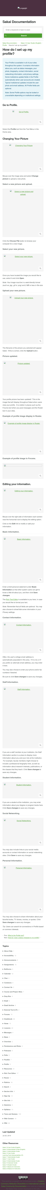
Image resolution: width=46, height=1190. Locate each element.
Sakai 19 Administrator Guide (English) (14, 1149)
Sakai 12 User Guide (9, 1153)
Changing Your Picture (15, 138)
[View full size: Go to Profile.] (23, 117)
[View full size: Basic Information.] (23, 559)
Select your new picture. (14, 249)
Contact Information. (12, 617)
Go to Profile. (10, 104)
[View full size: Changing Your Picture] (23, 157)
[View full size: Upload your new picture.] (23, 319)
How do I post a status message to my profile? (23, 938)
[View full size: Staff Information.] (23, 717)
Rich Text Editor (12, 599)
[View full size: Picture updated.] (23, 378)
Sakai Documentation (10, 43)
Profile (5, 45)
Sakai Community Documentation (14, 1186)
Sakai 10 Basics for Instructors (11, 1167)
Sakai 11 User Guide (9, 1159)
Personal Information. (12, 861)
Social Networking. (11, 813)
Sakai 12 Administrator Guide (11, 1151)
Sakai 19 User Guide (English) (31, 43)
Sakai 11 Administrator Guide (11, 1157)
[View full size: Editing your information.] (23, 500)
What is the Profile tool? (16, 935)
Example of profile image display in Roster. (22, 416)
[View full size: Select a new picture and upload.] (23, 213)
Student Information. (12, 777)
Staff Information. (10, 682)
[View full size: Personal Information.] (23, 889)
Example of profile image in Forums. (19, 458)
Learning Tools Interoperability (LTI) (13, 1155)
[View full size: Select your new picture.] (23, 262)
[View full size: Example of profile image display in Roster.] (23, 437)
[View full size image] (23, 470)
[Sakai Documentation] (22, 8)
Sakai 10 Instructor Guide (10, 1163)
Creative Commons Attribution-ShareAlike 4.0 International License (23, 1182)
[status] (23, 79)
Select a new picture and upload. (17, 184)
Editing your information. (17, 484)
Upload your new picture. (14, 290)
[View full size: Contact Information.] (23, 637)
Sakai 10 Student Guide (9, 1165)
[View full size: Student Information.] (23, 790)
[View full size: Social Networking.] (23, 831)
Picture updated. (10, 356)
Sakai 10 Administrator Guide (11, 1161)
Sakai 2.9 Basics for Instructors (11, 1168)
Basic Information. (11, 532)
